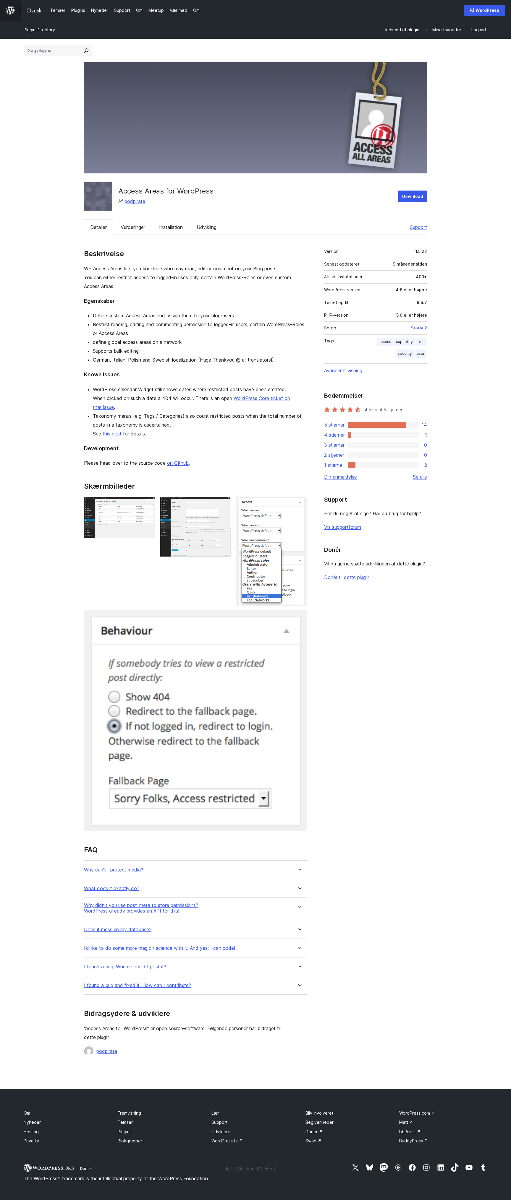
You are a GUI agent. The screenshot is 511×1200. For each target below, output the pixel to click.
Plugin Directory (39, 29)
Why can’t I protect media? (113, 870)
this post (112, 434)
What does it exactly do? (111, 888)
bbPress (410, 1131)
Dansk (86, 1168)
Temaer (125, 1122)
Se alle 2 (419, 328)
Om (27, 1113)
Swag (313, 1140)
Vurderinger (133, 227)
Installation (171, 227)
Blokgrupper (130, 1140)
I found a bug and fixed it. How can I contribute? (137, 985)
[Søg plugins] (86, 50)
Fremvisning (129, 1113)
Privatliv (31, 1140)
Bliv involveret (319, 1113)
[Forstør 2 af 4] (223, 505)
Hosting (31, 1131)
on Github (178, 463)
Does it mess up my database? (117, 929)
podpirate (134, 201)
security (405, 353)
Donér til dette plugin (346, 577)
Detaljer (98, 227)
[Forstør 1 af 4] (147, 505)
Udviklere (220, 1131)
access (385, 341)
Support (418, 227)
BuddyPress (413, 1140)
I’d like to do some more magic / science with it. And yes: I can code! (159, 948)
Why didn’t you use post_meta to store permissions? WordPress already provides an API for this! (141, 908)
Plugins (125, 1131)
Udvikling (206, 227)
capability (404, 341)
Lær (215, 1113)
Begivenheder (319, 1122)
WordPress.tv (227, 1140)
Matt (406, 1122)
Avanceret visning (343, 370)
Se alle (420, 477)
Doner (314, 1131)
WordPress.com (417, 1113)
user (421, 353)
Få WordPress (484, 10)
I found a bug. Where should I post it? (125, 967)
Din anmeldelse (340, 477)
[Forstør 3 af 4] (299, 505)
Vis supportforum (342, 527)
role (421, 341)
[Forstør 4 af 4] (299, 618)
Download (412, 196)
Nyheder (32, 1122)
